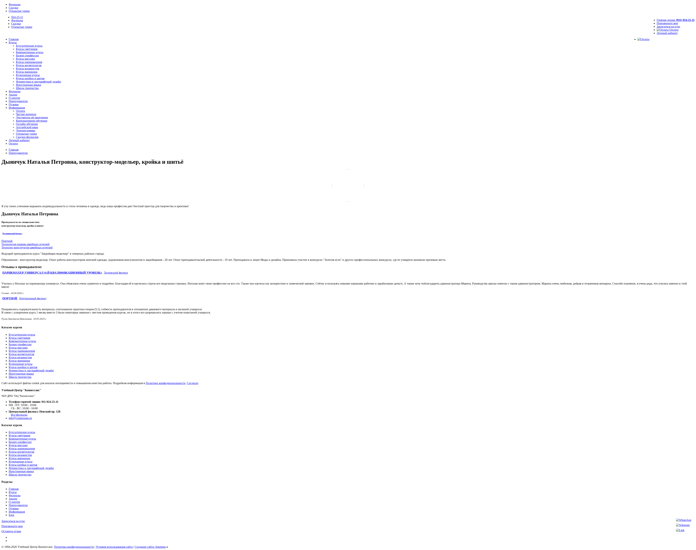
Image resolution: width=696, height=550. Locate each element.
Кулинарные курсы (28, 75)
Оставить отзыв (11, 531)
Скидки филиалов (27, 137)
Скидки (13, 7)
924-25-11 (17, 17)
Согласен (192, 383)
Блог (11, 514)
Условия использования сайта (114, 546)
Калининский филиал (12, 233)
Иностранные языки (28, 84)
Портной (7, 240)
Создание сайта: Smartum (150, 546)
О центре (14, 97)
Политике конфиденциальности (165, 383)
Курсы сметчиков (27, 49)
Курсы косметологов (29, 65)
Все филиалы (19, 414)
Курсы (13, 42)
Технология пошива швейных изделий (25, 244)
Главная (13, 39)
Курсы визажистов (27, 68)
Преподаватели (18, 101)
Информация (17, 107)
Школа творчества (27, 88)
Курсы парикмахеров (29, 62)
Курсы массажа (25, 58)
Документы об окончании (32, 117)
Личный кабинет (667, 33)
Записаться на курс (668, 26)
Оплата (673, 29)
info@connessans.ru (20, 418)
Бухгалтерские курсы (29, 45)
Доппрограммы (25, 130)
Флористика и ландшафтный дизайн (38, 81)
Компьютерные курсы (29, 52)
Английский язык (27, 127)
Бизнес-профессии (27, 55)
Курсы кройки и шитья (30, 78)
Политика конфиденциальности (74, 546)
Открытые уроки (19, 10)
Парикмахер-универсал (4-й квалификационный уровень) (52, 272)
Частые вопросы (26, 114)
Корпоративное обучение (31, 120)
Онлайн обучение (27, 124)
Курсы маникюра (26, 71)
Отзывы (14, 104)
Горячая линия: (676, 20)
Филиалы (14, 4)
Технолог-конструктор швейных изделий (27, 247)
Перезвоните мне (667, 23)
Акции (13, 94)
